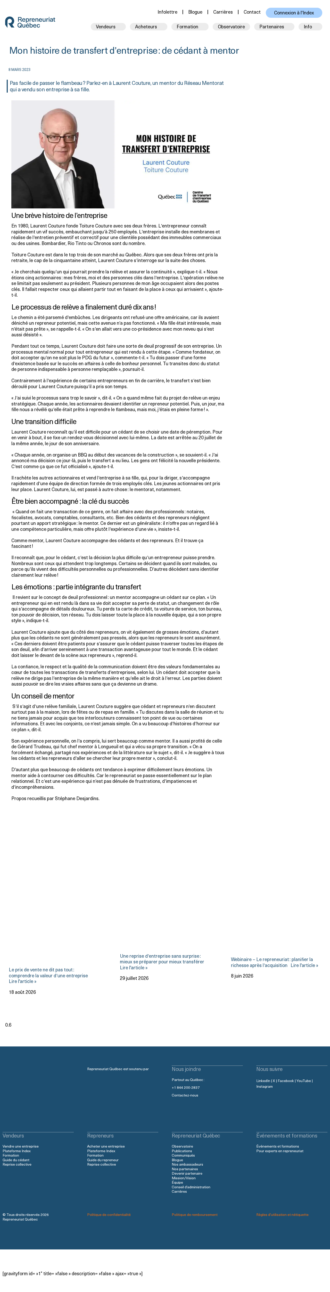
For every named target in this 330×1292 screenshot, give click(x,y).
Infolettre (167, 11)
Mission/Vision (184, 1178)
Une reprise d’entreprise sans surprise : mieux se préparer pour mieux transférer (162, 958)
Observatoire (231, 26)
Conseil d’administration (191, 1187)
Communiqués (183, 1155)
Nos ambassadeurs (187, 1164)
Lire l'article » (303, 965)
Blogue (195, 11)
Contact (252, 11)
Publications (182, 1150)
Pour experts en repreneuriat (279, 1150)
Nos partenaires (185, 1169)
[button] (209, 68)
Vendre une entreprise (21, 1146)
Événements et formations (277, 1146)
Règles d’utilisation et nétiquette (282, 1214)
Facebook (286, 1080)
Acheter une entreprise (106, 1146)
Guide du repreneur (103, 1160)
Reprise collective (17, 1164)
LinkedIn (263, 1080)
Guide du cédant (16, 1160)
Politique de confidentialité (109, 1214)
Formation (11, 1155)
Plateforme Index (17, 1150)
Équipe (177, 1182)
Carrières (223, 11)
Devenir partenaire (187, 1173)
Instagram (264, 1086)
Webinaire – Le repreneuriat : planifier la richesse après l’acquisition (272, 962)
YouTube (303, 1080)
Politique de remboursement (195, 1214)
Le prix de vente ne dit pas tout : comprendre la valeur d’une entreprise (49, 972)
